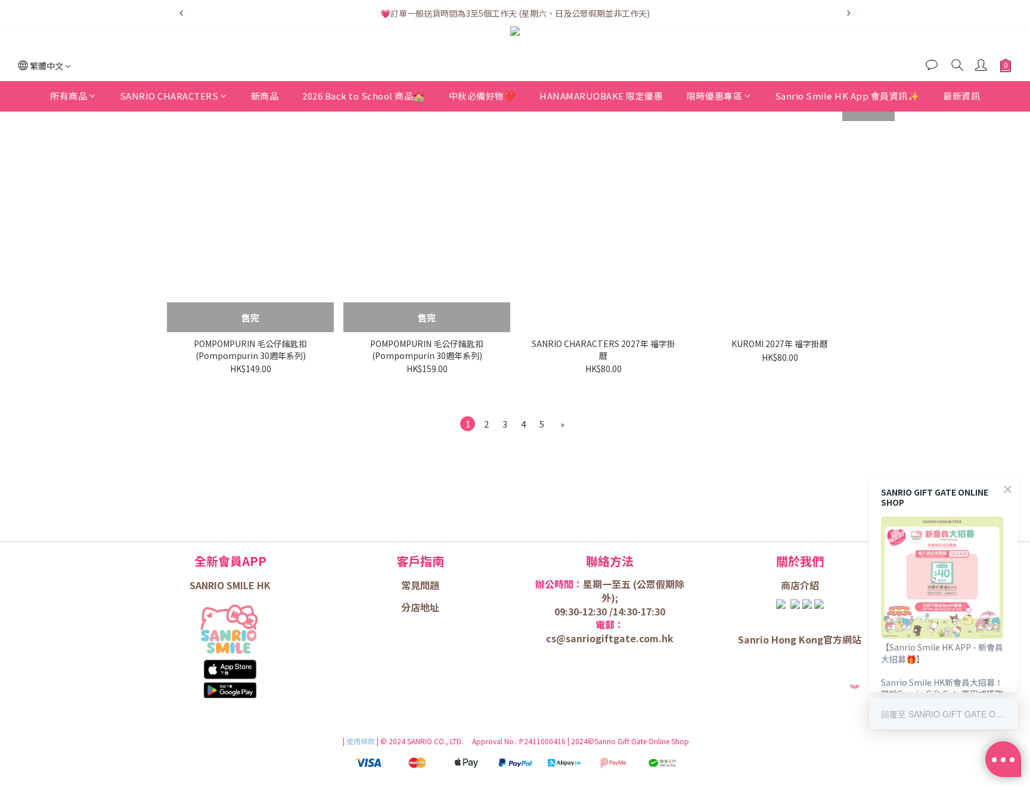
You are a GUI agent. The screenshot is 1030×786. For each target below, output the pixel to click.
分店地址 (420, 607)
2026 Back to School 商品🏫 (363, 95)
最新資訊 (961, 95)
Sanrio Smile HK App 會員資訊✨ (847, 95)
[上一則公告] (181, 13)
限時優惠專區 (714, 95)
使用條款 (361, 741)
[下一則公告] (848, 13)
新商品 (265, 95)
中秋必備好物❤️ (482, 95)
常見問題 (420, 585)
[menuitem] (467, 423)
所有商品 (68, 95)
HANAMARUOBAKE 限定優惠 (601, 95)
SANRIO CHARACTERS (169, 95)
